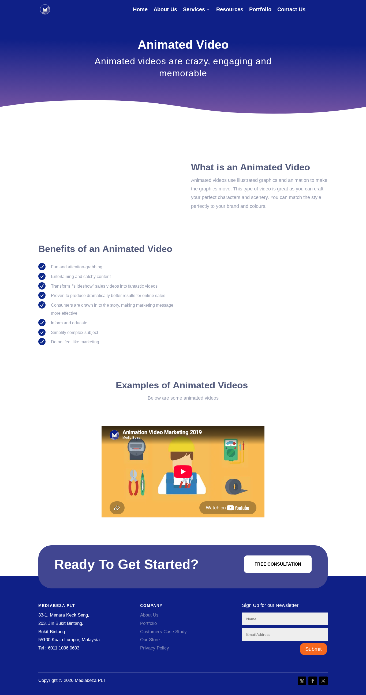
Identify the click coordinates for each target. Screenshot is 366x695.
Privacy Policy (154, 648)
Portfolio (260, 9)
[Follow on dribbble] (302, 681)
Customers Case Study (164, 631)
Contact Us (291, 9)
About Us (165, 9)
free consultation (278, 564)
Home (140, 9)
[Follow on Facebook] (312, 681)
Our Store (150, 639)
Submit (313, 649)
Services (194, 9)
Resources (229, 9)
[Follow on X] (323, 681)
